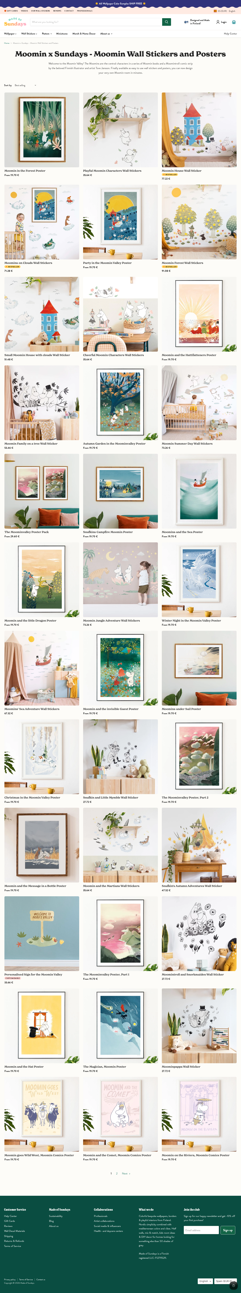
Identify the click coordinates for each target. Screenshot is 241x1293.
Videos (24, 11)
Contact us (40, 1279)
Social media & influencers (107, 1226)
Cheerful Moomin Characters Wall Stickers (113, 355)
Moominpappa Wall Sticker (181, 1066)
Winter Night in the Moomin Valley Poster (191, 620)
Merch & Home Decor (83, 34)
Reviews (57, 11)
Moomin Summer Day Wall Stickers (187, 443)
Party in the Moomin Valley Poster (107, 263)
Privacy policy (10, 1279)
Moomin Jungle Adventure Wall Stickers (111, 620)
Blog (51, 1221)
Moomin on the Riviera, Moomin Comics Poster (196, 1155)
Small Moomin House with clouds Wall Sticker (37, 355)
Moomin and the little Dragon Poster (30, 620)
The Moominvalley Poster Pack (26, 532)
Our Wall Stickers (40, 11)
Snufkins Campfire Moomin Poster (108, 532)
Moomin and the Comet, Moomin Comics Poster (117, 1155)
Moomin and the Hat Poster (24, 1066)
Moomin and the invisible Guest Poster (111, 709)
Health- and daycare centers (108, 1231)
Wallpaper (9, 34)
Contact (69, 11)
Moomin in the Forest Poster (24, 170)
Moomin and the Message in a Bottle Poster (35, 886)
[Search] (166, 22)
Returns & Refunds (14, 1241)
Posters (46, 34)
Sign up (228, 1230)
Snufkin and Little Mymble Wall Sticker (110, 797)
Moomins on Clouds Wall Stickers (28, 263)
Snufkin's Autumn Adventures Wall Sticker (192, 886)
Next (125, 1173)
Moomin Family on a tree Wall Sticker (31, 443)
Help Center (230, 34)
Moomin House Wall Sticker (181, 170)
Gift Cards (9, 1221)
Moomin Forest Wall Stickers (182, 263)
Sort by (8, 85)
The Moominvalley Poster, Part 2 (185, 797)
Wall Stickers (28, 34)
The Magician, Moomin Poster (104, 1066)
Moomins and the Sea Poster (182, 532)
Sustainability (55, 1216)
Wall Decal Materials (14, 1231)
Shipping (8, 1236)
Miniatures (62, 34)
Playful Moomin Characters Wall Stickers (112, 170)
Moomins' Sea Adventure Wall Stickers (32, 709)
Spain (224, 1281)
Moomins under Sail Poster (181, 709)
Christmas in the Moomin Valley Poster (32, 797)
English (204, 1281)
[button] (223, 11)
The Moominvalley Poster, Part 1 (106, 974)
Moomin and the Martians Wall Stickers (111, 886)
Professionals (84, 11)
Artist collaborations (104, 1221)
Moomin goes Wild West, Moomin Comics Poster (39, 1155)
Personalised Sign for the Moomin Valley (33, 974)
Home (6, 43)
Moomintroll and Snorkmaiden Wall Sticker (193, 974)
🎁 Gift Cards (11, 11)
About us (105, 34)
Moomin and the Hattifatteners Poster (189, 355)
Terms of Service (12, 1246)
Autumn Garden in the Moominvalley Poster (114, 443)
